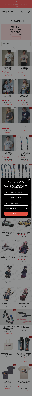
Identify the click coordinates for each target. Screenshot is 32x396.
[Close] (29, 180)
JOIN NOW (16, 214)
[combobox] (16, 209)
